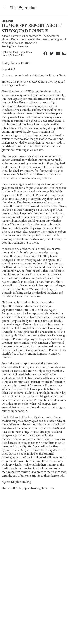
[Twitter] (52, 53)
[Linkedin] (58, 53)
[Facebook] (45, 53)
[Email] (64, 53)
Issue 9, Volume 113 (12, 54)
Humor (7, 21)
